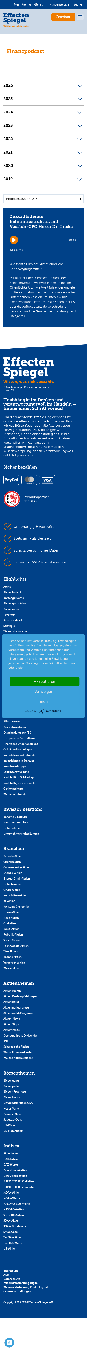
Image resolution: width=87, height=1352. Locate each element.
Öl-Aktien (9, 923)
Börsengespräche (14, 603)
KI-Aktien (9, 900)
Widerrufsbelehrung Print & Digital (25, 1287)
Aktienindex (10, 1153)
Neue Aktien (11, 917)
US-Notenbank (13, 1130)
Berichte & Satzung (15, 816)
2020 (8, 165)
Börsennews (11, 609)
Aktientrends (11, 1029)
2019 (8, 179)
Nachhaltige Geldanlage (18, 777)
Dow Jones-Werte (15, 1175)
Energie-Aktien (12, 872)
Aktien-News (11, 1018)
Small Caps (10, 1231)
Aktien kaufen (12, 990)
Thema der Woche (15, 631)
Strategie (9, 626)
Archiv (7, 586)
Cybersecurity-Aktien (16, 867)
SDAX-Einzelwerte (14, 1226)
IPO (5, 1041)
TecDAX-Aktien (12, 1237)
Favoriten (9, 614)
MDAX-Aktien (11, 1192)
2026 (8, 85)
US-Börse (9, 1125)
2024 (8, 112)
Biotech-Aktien (12, 856)
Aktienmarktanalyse (16, 1007)
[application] (43, 240)
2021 (8, 152)
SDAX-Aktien (11, 1220)
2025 (8, 99)
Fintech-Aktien (12, 884)
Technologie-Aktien (16, 945)
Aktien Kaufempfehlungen (20, 996)
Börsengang (11, 1080)
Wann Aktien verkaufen (18, 1052)
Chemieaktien (12, 861)
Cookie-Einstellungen (17, 1291)
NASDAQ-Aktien (13, 1209)
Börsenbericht (12, 592)
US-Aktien (9, 1248)
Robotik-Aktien (13, 934)
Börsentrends (11, 1097)
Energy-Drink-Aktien (16, 878)
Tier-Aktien (10, 951)
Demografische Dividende (20, 1035)
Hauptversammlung (16, 822)
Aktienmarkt (11, 1001)
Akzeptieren (44, 681)
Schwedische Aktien (16, 1046)
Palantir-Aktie (12, 1114)
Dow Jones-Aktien (15, 1170)
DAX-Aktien (10, 1159)
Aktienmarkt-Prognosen (18, 1013)
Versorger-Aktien (14, 962)
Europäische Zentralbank (19, 738)
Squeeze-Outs (12, 1119)
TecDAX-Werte (12, 1243)
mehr (44, 701)
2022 (8, 139)
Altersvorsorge (12, 721)
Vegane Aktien (12, 956)
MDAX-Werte (11, 1198)
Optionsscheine (13, 788)
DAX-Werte (10, 1164)
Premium (63, 17)
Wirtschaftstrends (14, 794)
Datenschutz (11, 1279)
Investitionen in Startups (18, 760)
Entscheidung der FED (17, 732)
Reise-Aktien (11, 928)
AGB (6, 1274)
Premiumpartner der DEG (36, 499)
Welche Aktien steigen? (18, 1057)
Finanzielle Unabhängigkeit (20, 743)
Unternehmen (12, 828)
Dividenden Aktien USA (18, 1102)
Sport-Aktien (11, 940)
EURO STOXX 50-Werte (18, 1187)
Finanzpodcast (12, 620)
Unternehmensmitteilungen (21, 833)
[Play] (14, 240)
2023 (8, 125)
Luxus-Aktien (11, 912)
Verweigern (44, 691)
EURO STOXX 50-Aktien (18, 1181)
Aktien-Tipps (11, 1024)
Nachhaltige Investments (19, 783)
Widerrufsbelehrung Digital (20, 1283)
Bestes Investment (15, 727)
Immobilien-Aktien (15, 895)
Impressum (10, 1270)
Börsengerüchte (13, 598)
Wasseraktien (11, 968)
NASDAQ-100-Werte (16, 1203)
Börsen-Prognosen (15, 1091)
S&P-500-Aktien (13, 1215)
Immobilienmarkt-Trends (19, 755)
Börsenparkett (12, 1086)
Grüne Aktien (11, 889)
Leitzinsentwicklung (16, 771)
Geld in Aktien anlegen (17, 749)
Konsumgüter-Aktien (16, 906)
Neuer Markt (11, 1108)
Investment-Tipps (14, 766)
